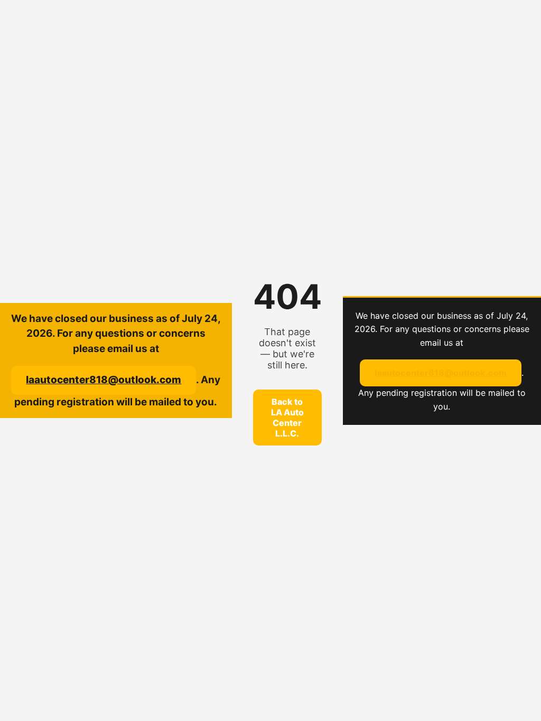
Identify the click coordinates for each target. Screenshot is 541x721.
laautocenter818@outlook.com (103, 380)
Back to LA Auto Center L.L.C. (287, 417)
